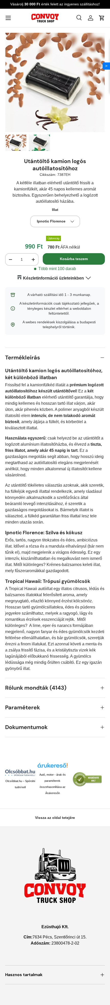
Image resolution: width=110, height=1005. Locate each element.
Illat (55, 210)
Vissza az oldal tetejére (55, 818)
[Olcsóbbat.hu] (20, 772)
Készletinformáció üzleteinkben (53, 278)
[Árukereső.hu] (53, 767)
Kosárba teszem (74, 259)
